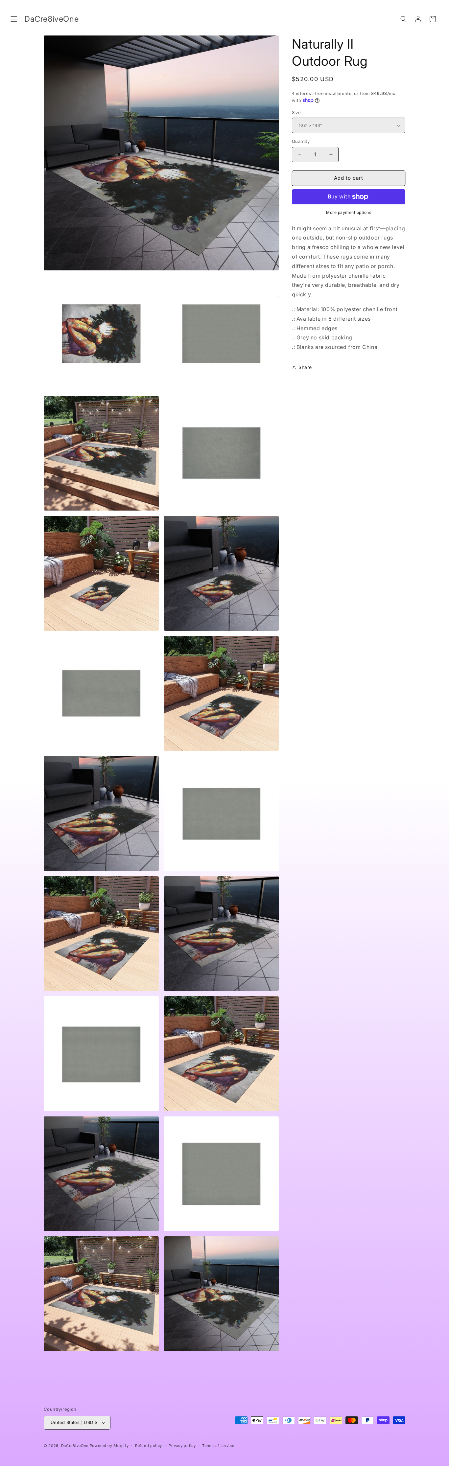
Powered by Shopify (109, 1445)
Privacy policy (182, 1445)
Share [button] (305, 367)
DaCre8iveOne (74, 1445)
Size (296, 112)
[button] (14, 19)
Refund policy (148, 1445)
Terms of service (218, 1445)
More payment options (348, 212)
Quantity (301, 141)
